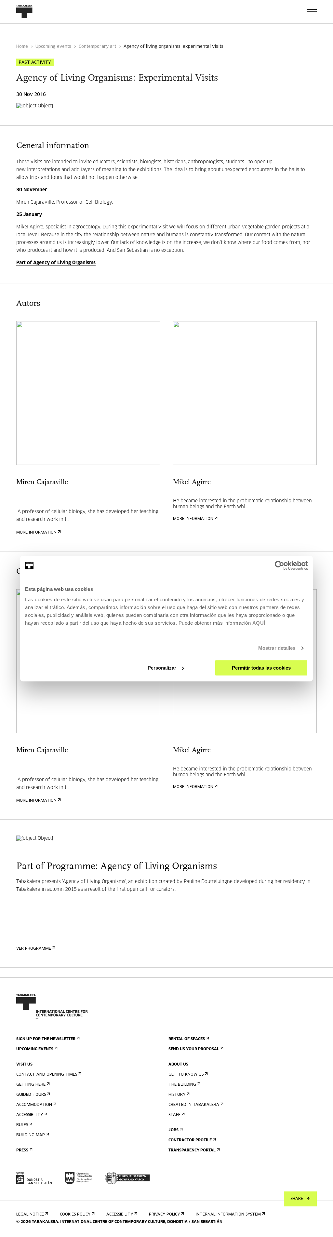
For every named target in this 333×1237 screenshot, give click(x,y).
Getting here (31, 1085)
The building (182, 1085)
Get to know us (186, 1075)
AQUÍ (258, 623)
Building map (30, 1135)
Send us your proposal (193, 1049)
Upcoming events (53, 47)
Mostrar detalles (277, 648)
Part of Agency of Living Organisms (56, 263)
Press (22, 1150)
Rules (22, 1125)
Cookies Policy (75, 1215)
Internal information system (228, 1215)
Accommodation (34, 1105)
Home (22, 47)
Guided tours (31, 1095)
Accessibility (29, 1115)
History (176, 1095)
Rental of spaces (186, 1039)
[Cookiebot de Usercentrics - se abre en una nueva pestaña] (279, 565)
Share (296, 1199)
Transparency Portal (192, 1150)
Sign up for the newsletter (45, 1039)
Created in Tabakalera (193, 1105)
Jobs (173, 1130)
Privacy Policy (164, 1215)
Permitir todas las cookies (261, 668)
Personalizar (162, 668)
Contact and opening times (46, 1075)
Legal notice (30, 1215)
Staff (174, 1115)
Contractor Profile (190, 1140)
